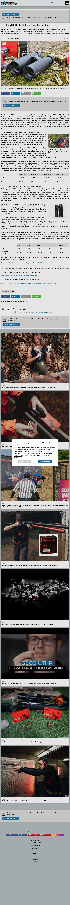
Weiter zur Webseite (45, 461)
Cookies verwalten (25, 461)
